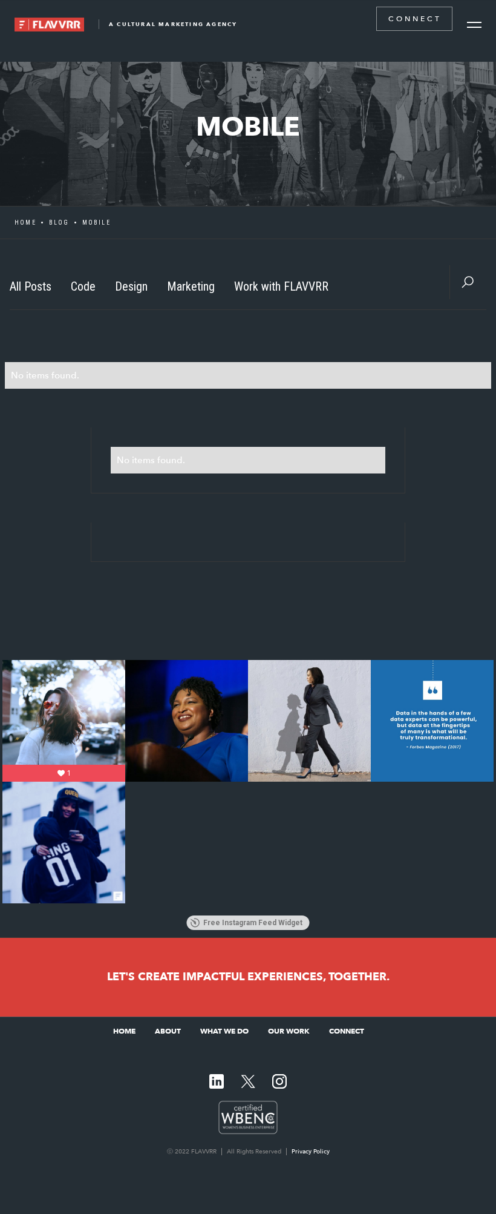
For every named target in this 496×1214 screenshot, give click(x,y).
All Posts (30, 286)
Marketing (191, 286)
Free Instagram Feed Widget (252, 923)
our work (289, 1031)
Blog (59, 222)
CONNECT (415, 19)
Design (131, 286)
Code (83, 286)
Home (25, 222)
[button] (474, 25)
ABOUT (168, 1031)
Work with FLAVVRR (281, 286)
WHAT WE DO (224, 1031)
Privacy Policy (311, 1151)
